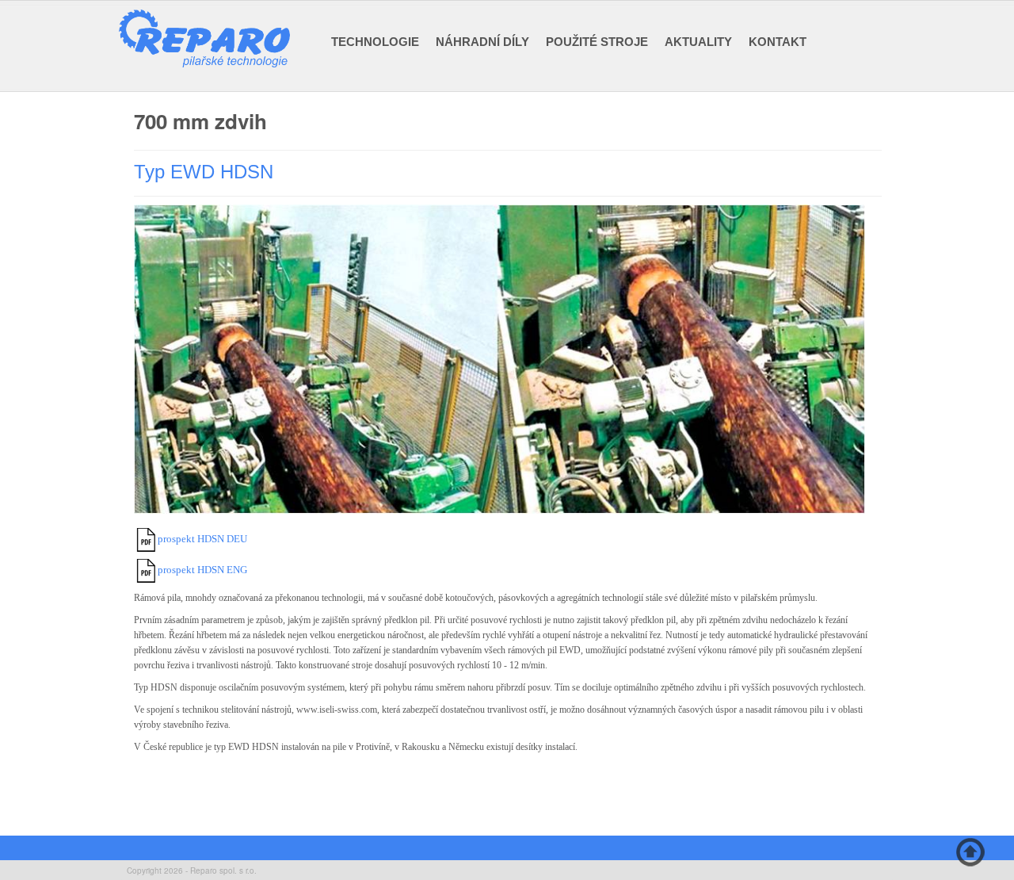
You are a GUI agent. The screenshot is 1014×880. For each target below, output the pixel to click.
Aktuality (698, 41)
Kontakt (777, 41)
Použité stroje (597, 41)
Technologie (375, 41)
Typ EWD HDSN (203, 171)
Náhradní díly (482, 41)
